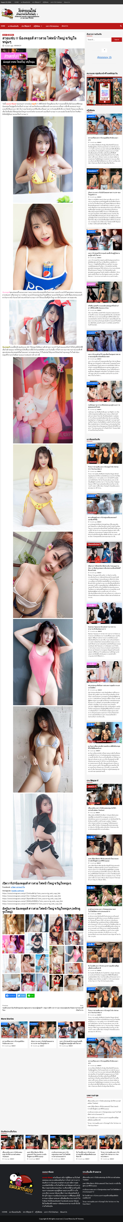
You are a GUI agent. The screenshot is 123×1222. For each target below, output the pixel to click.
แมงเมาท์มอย (73, 1201)
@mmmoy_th (104, 57)
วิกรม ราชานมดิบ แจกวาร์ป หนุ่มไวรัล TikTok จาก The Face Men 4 (104, 1124)
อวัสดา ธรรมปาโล (18, 887)
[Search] (121, 26)
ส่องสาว (5, 35)
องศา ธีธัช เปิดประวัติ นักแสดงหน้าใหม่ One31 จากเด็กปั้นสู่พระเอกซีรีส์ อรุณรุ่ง (103, 1107)
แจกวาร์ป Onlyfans (56, 2)
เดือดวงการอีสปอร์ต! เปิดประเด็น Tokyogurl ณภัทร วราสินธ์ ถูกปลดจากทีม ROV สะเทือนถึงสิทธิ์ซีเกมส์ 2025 (104, 568)
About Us (67, 2)
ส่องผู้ (10, 1036)
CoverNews (68, 1219)
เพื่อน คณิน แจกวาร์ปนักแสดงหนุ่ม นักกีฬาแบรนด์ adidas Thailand (104, 1102)
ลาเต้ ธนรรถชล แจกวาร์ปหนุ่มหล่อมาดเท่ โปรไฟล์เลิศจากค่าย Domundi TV (104, 1113)
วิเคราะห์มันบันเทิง (92, 561)
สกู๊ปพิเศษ (45, 2)
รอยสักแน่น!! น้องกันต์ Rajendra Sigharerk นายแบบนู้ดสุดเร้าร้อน (22, 1008)
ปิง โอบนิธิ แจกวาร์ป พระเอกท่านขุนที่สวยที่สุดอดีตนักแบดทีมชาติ (103, 1119)
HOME (17, 2)
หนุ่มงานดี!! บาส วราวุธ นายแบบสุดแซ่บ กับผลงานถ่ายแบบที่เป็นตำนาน (63, 1008)
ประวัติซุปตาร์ (36, 2)
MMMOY (17, 46)
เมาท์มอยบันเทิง (25, 2)
